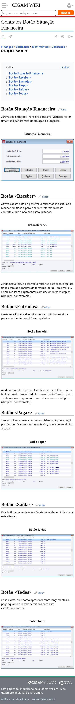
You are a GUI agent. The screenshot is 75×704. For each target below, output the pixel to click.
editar (64, 109)
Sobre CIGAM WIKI (43, 699)
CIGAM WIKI (26, 5)
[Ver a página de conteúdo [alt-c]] (3, 37)
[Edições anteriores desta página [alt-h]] (63, 37)
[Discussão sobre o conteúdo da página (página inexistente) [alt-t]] (11, 37)
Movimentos (40, 46)
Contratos (22, 46)
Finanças (7, 46)
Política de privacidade (15, 699)
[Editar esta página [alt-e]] (56, 37)
